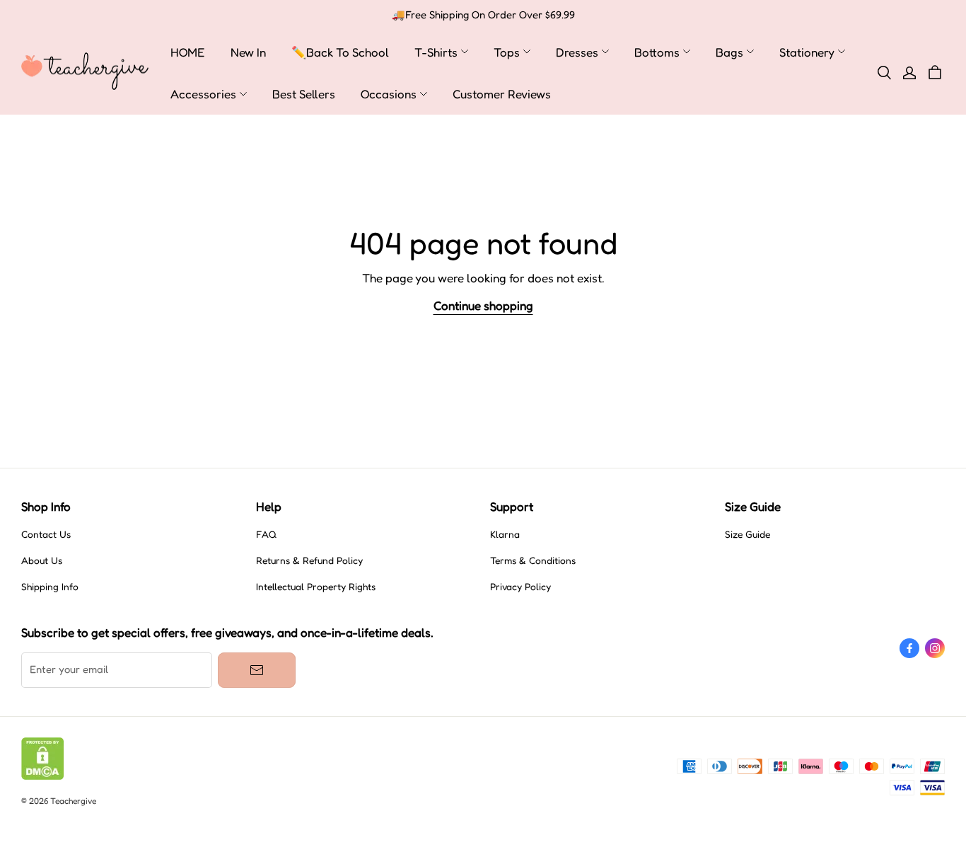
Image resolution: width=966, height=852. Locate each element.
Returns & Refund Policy (309, 560)
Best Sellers (303, 93)
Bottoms (657, 52)
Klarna (505, 534)
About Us (41, 560)
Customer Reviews (502, 93)
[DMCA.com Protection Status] (42, 776)
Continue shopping (483, 305)
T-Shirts (436, 52)
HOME (187, 52)
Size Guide (747, 534)
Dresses (577, 52)
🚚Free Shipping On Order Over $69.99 (483, 14)
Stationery (806, 52)
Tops (507, 52)
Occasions (389, 93)
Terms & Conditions (533, 560)
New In (248, 52)
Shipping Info (49, 586)
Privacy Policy (520, 586)
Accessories (203, 93)
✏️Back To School (340, 52)
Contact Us (46, 534)
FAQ (266, 534)
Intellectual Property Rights (316, 586)
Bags (729, 52)
